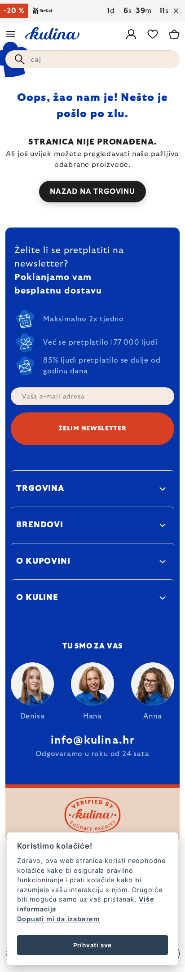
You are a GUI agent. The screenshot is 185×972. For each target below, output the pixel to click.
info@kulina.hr (93, 740)
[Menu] (11, 34)
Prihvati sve (92, 945)
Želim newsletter (92, 428)
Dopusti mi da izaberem (58, 919)
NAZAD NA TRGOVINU (92, 191)
